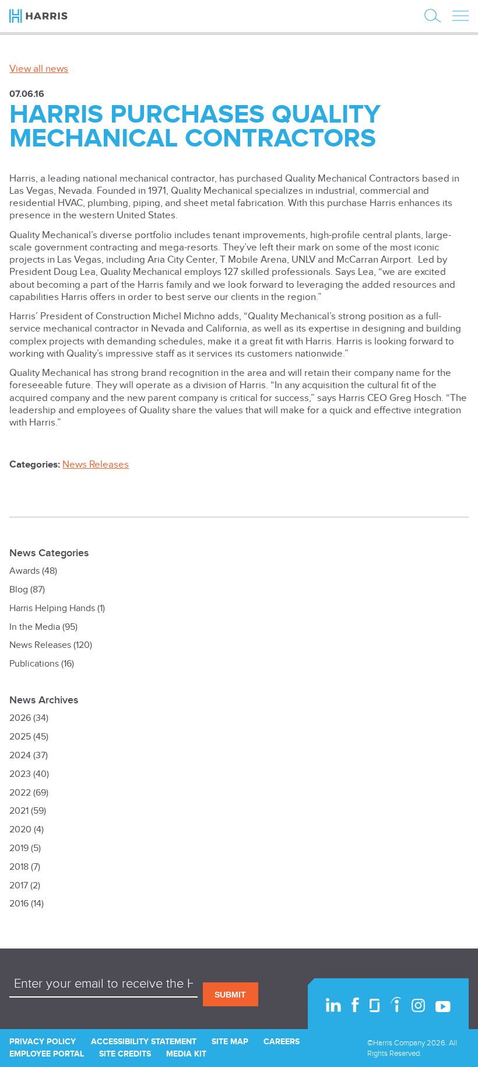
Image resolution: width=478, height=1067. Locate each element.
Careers (281, 1042)
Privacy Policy (42, 1042)
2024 (20, 755)
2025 (20, 736)
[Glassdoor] (374, 1006)
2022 (20, 792)
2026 (20, 718)
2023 (20, 774)
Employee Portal (46, 1054)
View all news (38, 69)
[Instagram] (418, 1005)
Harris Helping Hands (52, 608)
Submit (230, 994)
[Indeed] (395, 1004)
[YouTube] (443, 1006)
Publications (34, 664)
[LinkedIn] (333, 1005)
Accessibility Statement (143, 1042)
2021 (19, 811)
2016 (19, 903)
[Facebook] (355, 1005)
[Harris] (46, 16)
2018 (19, 867)
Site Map (230, 1042)
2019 (19, 848)
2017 (18, 885)
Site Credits (125, 1054)
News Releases (95, 464)
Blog (18, 589)
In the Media (34, 627)
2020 (20, 829)
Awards (24, 571)
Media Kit (186, 1054)
